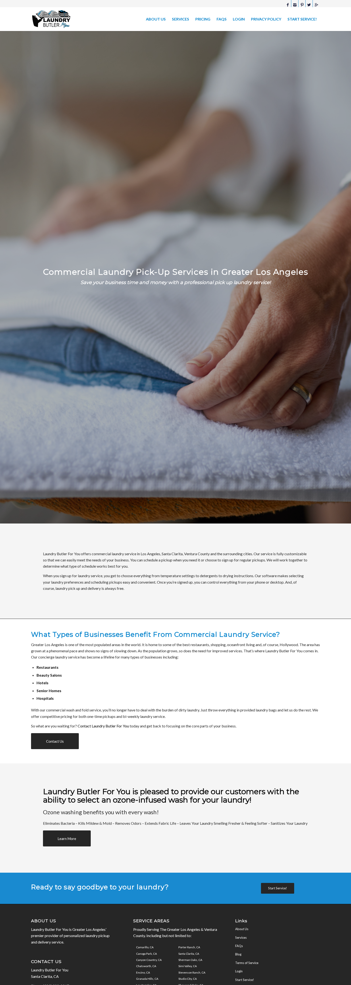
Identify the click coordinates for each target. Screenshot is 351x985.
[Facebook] (287, 5)
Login (239, 971)
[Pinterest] (301, 5)
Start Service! (244, 980)
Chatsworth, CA (146, 966)
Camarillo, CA (145, 947)
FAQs (239, 946)
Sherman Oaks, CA (190, 960)
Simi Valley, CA (187, 966)
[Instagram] (294, 5)
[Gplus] (316, 5)
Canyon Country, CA (149, 960)
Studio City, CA (187, 978)
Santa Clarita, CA (188, 953)
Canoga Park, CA (146, 953)
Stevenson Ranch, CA (191, 972)
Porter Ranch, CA (189, 947)
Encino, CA (143, 972)
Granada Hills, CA (147, 978)
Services (241, 937)
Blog (238, 954)
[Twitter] (309, 5)
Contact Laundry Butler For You (103, 726)
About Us (241, 929)
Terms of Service (246, 963)
